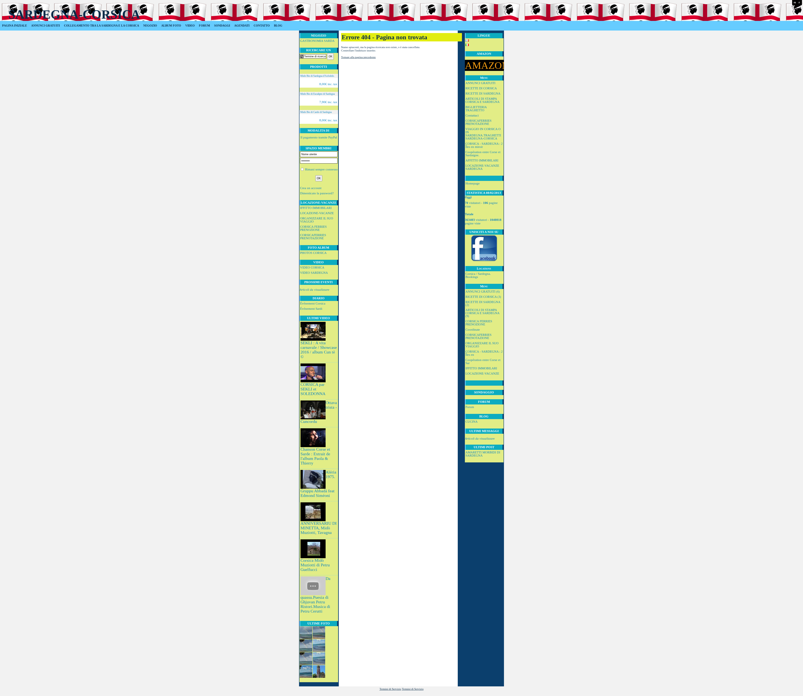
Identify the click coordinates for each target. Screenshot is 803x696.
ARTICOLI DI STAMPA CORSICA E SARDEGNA (482, 100)
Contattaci (472, 115)
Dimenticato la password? (317, 193)
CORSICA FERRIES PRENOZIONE (313, 228)
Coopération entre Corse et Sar (482, 361)
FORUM (204, 25)
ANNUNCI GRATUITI (45, 25)
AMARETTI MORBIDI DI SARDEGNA (482, 454)
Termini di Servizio (390, 689)
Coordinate (472, 329)
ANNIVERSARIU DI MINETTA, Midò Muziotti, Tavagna (318, 528)
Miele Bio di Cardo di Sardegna (316, 112)
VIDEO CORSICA (312, 267)
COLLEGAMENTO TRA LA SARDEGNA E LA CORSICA (101, 25)
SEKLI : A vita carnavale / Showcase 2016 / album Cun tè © (318, 350)
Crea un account (310, 188)
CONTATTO (262, 25)
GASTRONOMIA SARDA (317, 40)
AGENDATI (241, 25)
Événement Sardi (311, 308)
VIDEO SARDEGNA (314, 272)
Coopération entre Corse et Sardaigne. (482, 153)
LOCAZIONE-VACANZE (317, 213)
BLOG (278, 25)
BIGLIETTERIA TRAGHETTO (476, 108)
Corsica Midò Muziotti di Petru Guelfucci (315, 565)
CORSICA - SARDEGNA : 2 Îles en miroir (484, 145)
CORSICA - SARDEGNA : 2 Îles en (484, 353)
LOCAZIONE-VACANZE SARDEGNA (482, 167)
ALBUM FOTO (171, 25)
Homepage (472, 183)
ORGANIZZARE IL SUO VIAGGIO (316, 220)
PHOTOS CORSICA (313, 253)
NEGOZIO (150, 25)
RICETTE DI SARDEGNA (482, 93)
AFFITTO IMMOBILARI (481, 160)
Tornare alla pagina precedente (358, 57)
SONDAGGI (222, 25)
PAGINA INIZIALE (14, 25)
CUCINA (471, 421)
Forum (469, 407)
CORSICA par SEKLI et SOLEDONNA (312, 389)
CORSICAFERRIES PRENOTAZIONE (313, 236)
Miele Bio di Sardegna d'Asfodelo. (317, 76)
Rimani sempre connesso (321, 169)
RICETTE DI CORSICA (481, 88)
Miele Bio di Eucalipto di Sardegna (317, 94)
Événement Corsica (312, 303)
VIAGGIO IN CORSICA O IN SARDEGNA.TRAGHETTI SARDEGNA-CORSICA (483, 133)
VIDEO (190, 25)
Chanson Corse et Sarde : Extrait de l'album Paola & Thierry (315, 456)
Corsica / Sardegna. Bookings (478, 275)
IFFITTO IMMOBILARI (316, 208)
